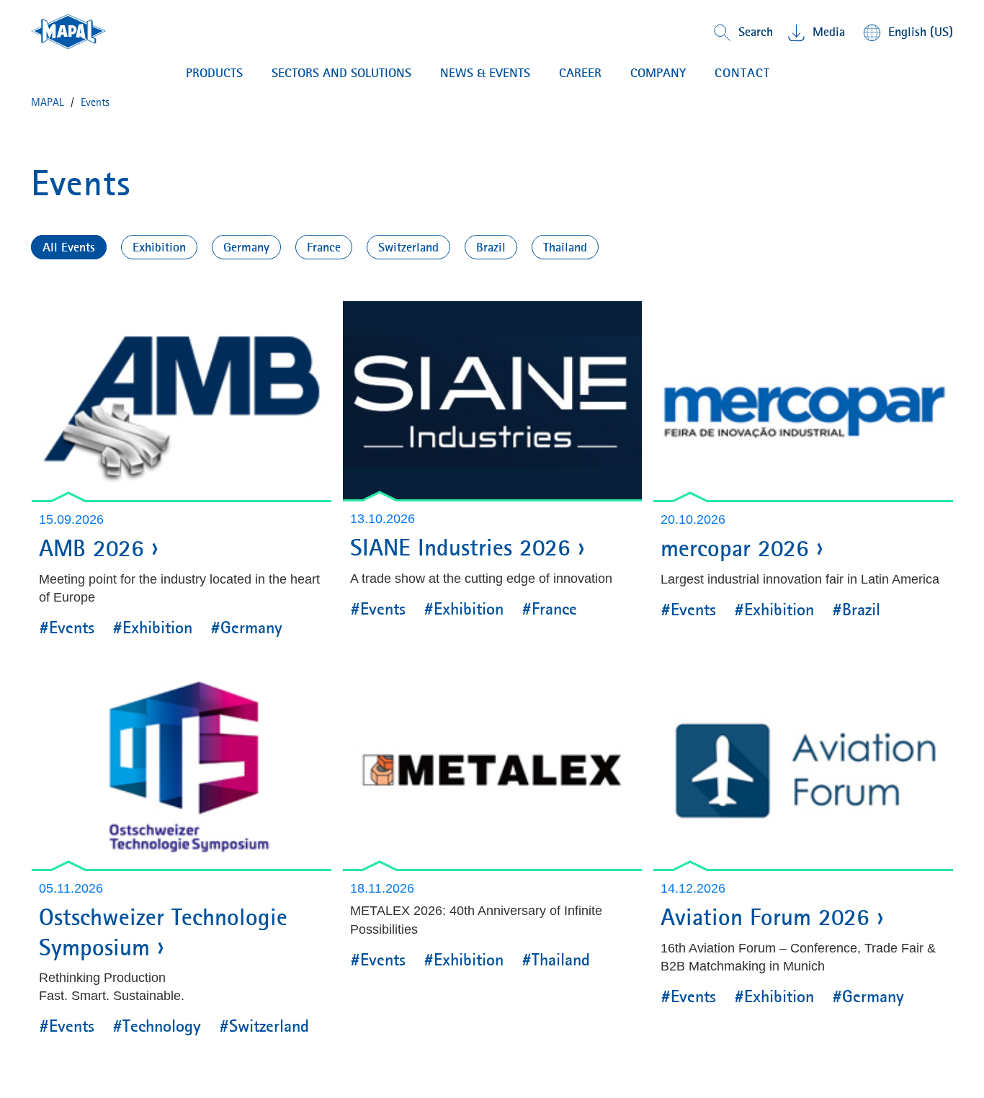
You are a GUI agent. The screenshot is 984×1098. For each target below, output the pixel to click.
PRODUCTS (214, 73)
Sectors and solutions (341, 73)
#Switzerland (264, 1026)
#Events (66, 627)
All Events (69, 247)
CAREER (580, 73)
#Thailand (556, 959)
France (324, 247)
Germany (246, 247)
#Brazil (856, 609)
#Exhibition (152, 627)
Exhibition (159, 247)
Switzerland (408, 247)
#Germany (246, 627)
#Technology (156, 1026)
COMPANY (658, 73)
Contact (742, 73)
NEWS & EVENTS (485, 73)
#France (549, 609)
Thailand (565, 247)
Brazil (491, 247)
